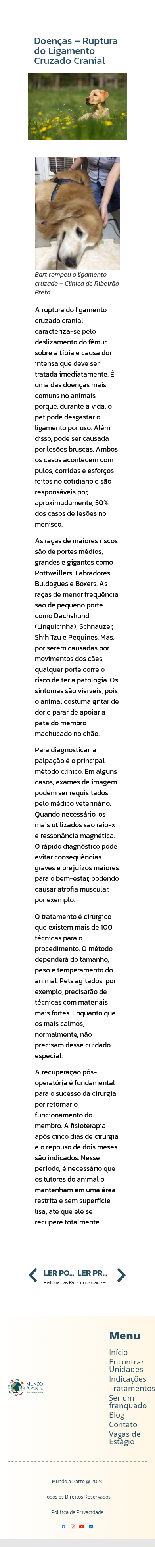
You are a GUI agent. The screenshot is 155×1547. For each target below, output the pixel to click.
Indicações (127, 1379)
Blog (116, 1415)
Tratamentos (132, 1388)
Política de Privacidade (77, 1512)
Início (118, 1352)
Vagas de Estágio (125, 1438)
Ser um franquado (128, 1402)
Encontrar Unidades (126, 1365)
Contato (123, 1424)
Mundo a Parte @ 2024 (77, 1481)
